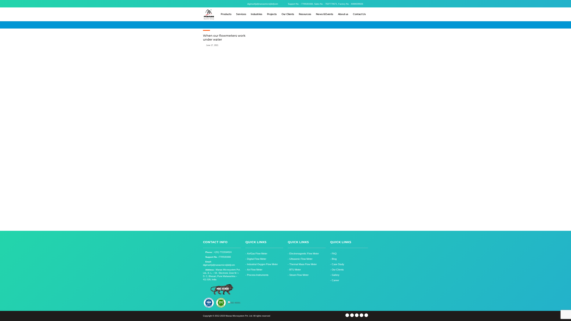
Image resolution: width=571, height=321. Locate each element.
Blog (334, 259)
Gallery (335, 275)
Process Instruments (257, 275)
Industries (256, 14)
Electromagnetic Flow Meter (304, 253)
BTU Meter (295, 269)
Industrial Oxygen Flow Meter (262, 264)
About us (343, 14)
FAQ (334, 253)
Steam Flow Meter (299, 275)
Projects (272, 14)
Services (241, 14)
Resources (305, 14)
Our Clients (287, 14)
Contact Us (359, 14)
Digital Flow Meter (256, 259)
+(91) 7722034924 (223, 252)
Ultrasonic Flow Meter (300, 259)
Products (226, 14)
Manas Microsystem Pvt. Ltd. (239, 316)
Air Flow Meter (254, 269)
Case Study (338, 264)
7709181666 (225, 257)
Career (335, 280)
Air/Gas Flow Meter (257, 253)
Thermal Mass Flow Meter (303, 264)
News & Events (324, 14)
